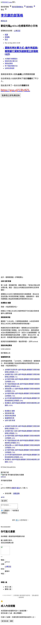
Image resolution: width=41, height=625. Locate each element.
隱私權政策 (35, 595)
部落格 (7, 37)
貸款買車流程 (9, 413)
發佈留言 (4, 513)
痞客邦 (13, 488)
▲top (2, 497)
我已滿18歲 (5, 621)
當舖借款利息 (9, 418)
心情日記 (17, 31)
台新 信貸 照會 (10, 420)
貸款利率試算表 (10, 416)
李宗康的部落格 (12, 15)
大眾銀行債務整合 (11, 59)
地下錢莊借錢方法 (11, 66)
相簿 (6, 35)
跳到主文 (4, 21)
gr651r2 (3, 477)
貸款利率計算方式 (11, 61)
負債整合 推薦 (10, 411)
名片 (6, 39)
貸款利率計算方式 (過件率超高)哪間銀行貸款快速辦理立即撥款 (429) (21, 51)
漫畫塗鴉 (16, 493)
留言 (18, 488)
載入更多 (4, 501)
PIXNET (9, 595)
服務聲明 (21, 597)
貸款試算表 (9, 63)
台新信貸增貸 (9, 68)
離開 (11, 621)
